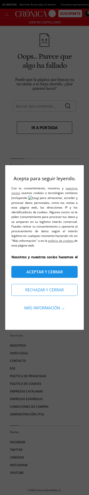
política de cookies (61, 241)
